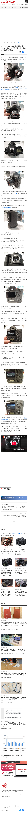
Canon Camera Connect (6, 207)
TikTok (22, 4)
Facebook (4, 4)
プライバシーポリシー (7, 806)
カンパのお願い (5, 807)
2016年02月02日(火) (4, 42)
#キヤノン (20, 42)
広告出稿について (18, 806)
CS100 (15, 193)
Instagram (13, 4)
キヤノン (3, 86)
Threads (8, 4)
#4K (23, 42)
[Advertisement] (14, 24)
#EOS (26, 42)
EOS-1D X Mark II (18, 87)
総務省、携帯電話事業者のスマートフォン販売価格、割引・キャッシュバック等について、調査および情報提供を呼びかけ (14, 507)
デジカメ (11, 7)
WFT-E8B (3, 200)
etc (6, 7)
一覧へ (14, 521)
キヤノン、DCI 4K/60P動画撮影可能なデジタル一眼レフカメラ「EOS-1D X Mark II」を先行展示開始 (13, 48)
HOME (2, 7)
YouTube (18, 4)
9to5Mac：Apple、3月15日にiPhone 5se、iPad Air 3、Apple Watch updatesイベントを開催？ (14, 515)
